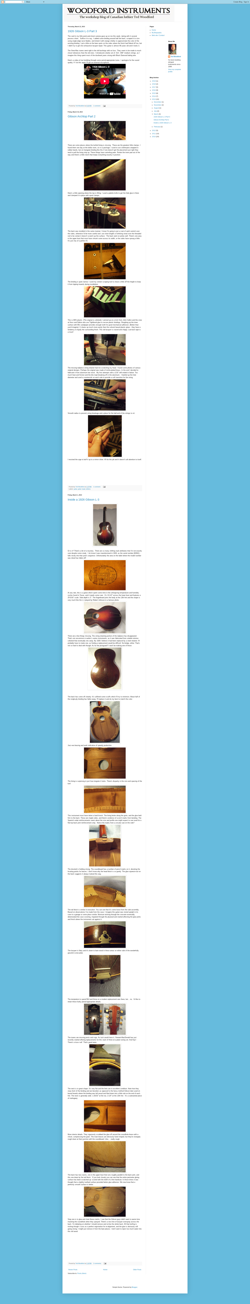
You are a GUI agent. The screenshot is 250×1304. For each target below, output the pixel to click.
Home (105, 1270)
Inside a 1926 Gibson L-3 (83, 499)
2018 (154, 84)
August (156, 108)
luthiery (88, 489)
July (155, 111)
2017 (154, 87)
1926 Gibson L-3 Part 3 (82, 31)
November (158, 105)
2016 (154, 90)
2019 (154, 81)
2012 (154, 130)
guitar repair (81, 489)
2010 (154, 137)
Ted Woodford (176, 57)
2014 (154, 96)
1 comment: (97, 106)
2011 (154, 134)
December (158, 102)
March (156, 114)
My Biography (156, 33)
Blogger (134, 1287)
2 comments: (97, 1263)
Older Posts (137, 1270)
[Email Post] (104, 106)
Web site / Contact (158, 35)
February (157, 127)
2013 (154, 99)
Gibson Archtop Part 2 (81, 116)
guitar (75, 489)
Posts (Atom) (81, 1273)
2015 (154, 93)
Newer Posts (72, 1270)
